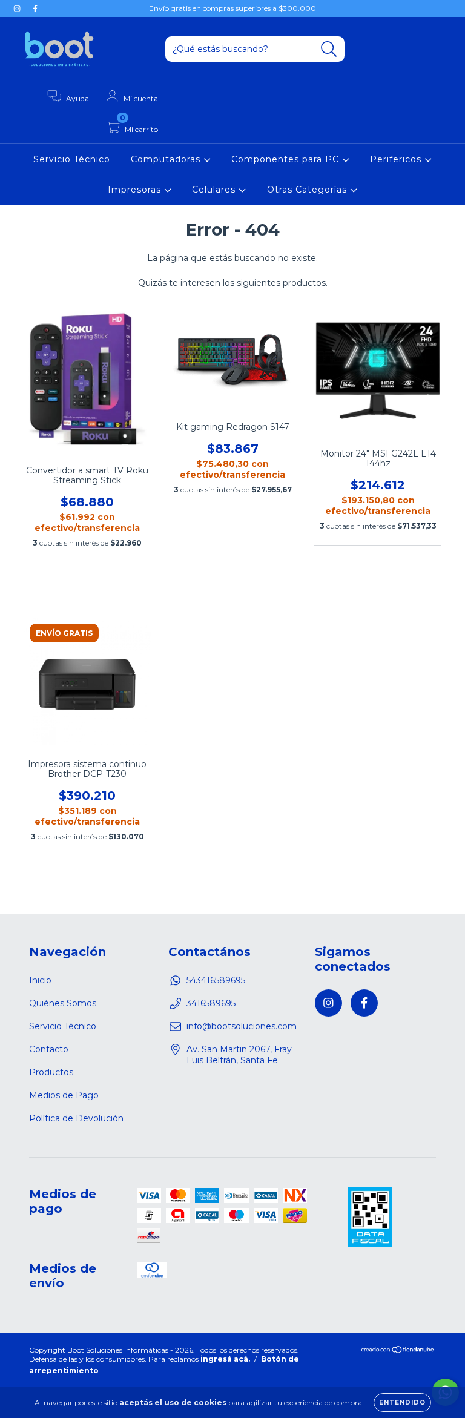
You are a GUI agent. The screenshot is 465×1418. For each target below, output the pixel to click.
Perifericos (397, 159)
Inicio (40, 980)
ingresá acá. (225, 1359)
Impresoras (136, 189)
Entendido (402, 1402)
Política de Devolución (76, 1118)
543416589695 (215, 980)
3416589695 (211, 1003)
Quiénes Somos (62, 1003)
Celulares (215, 189)
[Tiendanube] (398, 1351)
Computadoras (167, 159)
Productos (51, 1072)
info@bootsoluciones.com (241, 1026)
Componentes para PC (286, 159)
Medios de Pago (64, 1095)
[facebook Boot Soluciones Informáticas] (35, 8)
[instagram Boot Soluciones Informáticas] (18, 8)
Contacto (48, 1049)
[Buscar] (329, 49)
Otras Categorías (308, 189)
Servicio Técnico (71, 159)
